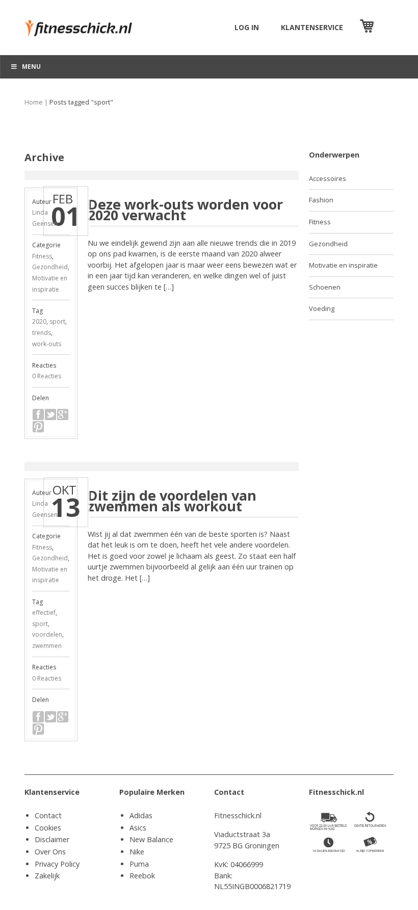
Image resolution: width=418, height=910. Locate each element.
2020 (39, 321)
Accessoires (327, 178)
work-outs (46, 344)
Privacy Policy (57, 864)
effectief (44, 612)
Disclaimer (52, 839)
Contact (48, 815)
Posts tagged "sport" (81, 102)
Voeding (321, 308)
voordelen (47, 634)
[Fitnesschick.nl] (82, 23)
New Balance (151, 839)
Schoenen (325, 287)
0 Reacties (46, 376)
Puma (139, 864)
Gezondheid (50, 267)
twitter (50, 414)
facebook (38, 414)
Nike (136, 851)
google (62, 414)
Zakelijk (47, 875)
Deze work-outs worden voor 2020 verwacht (185, 210)
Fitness (42, 256)
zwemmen (47, 645)
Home (33, 102)
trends (41, 332)
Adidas (140, 815)
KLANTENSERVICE (312, 27)
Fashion (321, 199)
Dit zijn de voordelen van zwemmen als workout (172, 501)
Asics (137, 828)
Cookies (48, 828)
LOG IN (246, 27)
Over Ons (50, 851)
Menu (31, 66)
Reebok (142, 875)
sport (57, 321)
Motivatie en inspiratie (343, 265)
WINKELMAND (385, 27)
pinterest (38, 426)
